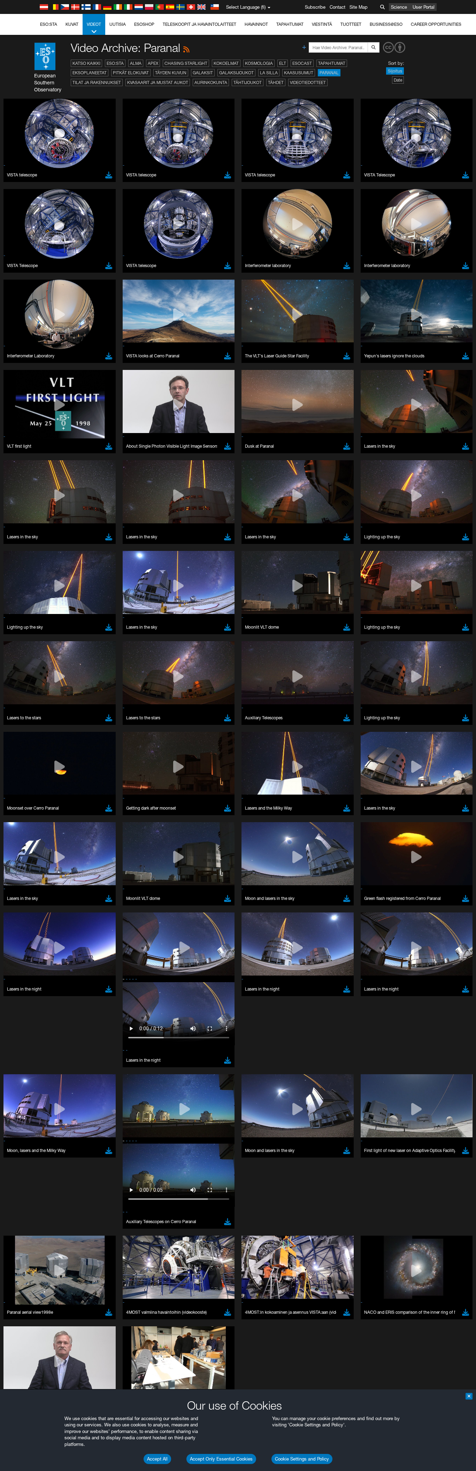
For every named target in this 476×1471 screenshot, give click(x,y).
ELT (282, 63)
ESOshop (144, 24)
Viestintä (322, 24)
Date (398, 80)
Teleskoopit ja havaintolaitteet (199, 24)
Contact (337, 7)
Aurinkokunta (210, 82)
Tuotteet (350, 24)
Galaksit (203, 72)
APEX (153, 63)
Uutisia (117, 24)
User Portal (424, 7)
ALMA (135, 63)
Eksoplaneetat (89, 72)
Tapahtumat (290, 24)
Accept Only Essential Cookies (221, 1459)
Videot (94, 24)
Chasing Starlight (185, 63)
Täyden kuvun (170, 72)
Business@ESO (386, 24)
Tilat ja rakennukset (96, 82)
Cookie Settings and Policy (302, 1459)
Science (399, 7)
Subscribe (315, 7)
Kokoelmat (226, 63)
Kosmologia (259, 63)
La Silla (269, 72)
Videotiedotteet (308, 82)
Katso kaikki (86, 63)
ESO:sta (48, 24)
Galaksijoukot (236, 72)
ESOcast (302, 63)
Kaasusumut (298, 72)
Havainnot (256, 24)
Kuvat (72, 24)
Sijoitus (395, 71)
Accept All (157, 1459)
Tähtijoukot (247, 82)
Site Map (359, 7)
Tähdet (276, 82)
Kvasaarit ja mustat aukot (157, 82)
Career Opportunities (436, 24)
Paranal (329, 72)
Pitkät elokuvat (131, 72)
